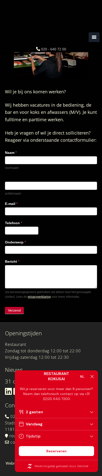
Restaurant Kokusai (51, 30)
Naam (11, 153)
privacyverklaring (39, 296)
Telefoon (13, 223)
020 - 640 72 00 (53, 49)
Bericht (12, 261)
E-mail (11, 204)
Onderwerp (15, 242)
